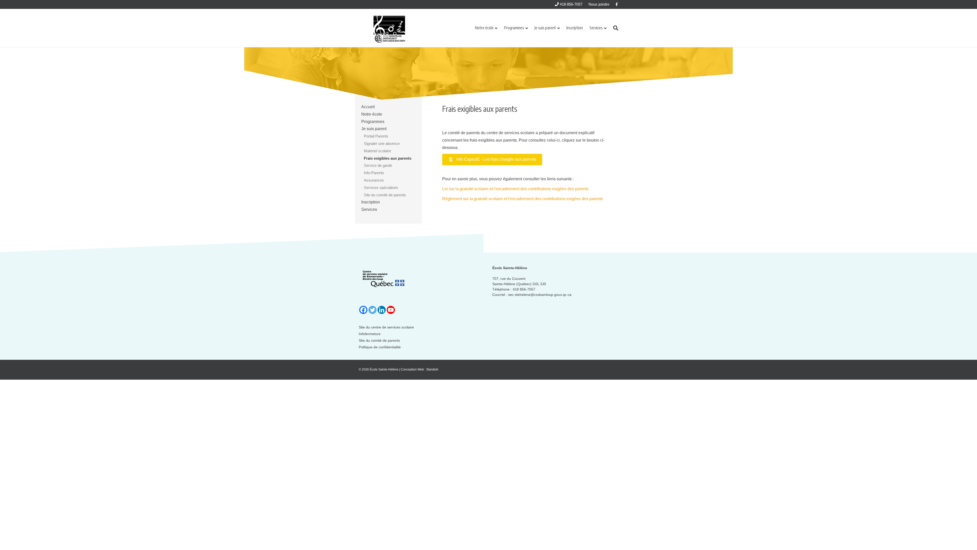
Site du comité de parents (385, 195)
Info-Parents (374, 173)
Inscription (574, 27)
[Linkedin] (382, 310)
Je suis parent (545, 27)
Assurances (374, 180)
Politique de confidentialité (380, 347)
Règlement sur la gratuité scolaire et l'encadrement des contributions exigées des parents (522, 199)
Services (596, 27)
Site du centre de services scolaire (386, 327)
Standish (432, 369)
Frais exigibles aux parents (387, 158)
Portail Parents (376, 136)
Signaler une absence (382, 143)
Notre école (484, 27)
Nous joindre (598, 4)
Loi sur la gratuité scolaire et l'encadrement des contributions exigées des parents (515, 189)
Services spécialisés (381, 187)
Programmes (514, 27)
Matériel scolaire (377, 151)
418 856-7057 (570, 4)
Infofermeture (370, 334)
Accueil (368, 107)
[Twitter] (372, 310)
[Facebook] (363, 310)
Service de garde (378, 165)
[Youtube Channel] (391, 310)
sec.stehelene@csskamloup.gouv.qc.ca (539, 295)
